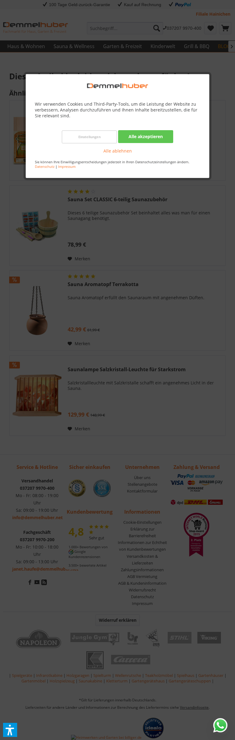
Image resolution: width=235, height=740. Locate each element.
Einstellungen (89, 136)
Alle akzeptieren (146, 136)
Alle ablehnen (117, 151)
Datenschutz (44, 166)
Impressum (67, 166)
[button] (10, 730)
